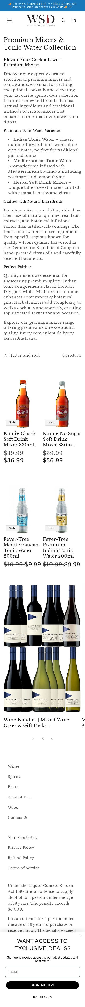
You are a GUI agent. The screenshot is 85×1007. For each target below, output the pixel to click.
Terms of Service (24, 868)
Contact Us (18, 818)
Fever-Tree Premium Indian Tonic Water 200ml (58, 548)
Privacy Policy (21, 848)
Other (13, 807)
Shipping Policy (23, 837)
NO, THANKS (42, 997)
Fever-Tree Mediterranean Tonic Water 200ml (21, 548)
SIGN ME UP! (43, 985)
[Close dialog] (80, 936)
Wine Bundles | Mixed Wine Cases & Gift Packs (36, 722)
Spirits (14, 777)
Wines (14, 766)
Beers (13, 787)
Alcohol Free (20, 797)
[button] (9, 20)
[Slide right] (52, 739)
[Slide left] (33, 739)
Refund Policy (21, 858)
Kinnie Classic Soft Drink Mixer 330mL (20, 439)
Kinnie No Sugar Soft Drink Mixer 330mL (62, 439)
